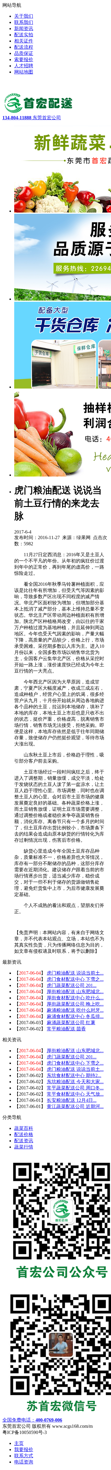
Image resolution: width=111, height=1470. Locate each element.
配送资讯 (23, 1140)
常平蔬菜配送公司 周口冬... (75, 1087)
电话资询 (23, 1461)
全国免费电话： (32, 1419)
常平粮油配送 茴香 (66, 1028)
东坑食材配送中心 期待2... (74, 1075)
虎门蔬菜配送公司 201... (71, 985)
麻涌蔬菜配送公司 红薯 (71, 1022)
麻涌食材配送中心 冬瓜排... (75, 1016)
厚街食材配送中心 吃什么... (75, 997)
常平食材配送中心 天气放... (75, 1094)
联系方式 (23, 1455)
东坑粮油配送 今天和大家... (75, 1081)
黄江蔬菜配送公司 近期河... (75, 1106)
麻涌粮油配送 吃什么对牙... (75, 1010)
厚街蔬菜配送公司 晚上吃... (75, 1003)
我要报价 (23, 1449)
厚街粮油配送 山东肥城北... (75, 991)
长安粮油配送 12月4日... (71, 1100)
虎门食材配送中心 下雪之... (75, 979)
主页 (19, 1443)
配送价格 (23, 1134)
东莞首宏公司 (31, 117)
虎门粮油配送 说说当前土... (75, 972)
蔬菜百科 (23, 1128)
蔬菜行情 (23, 1146)
